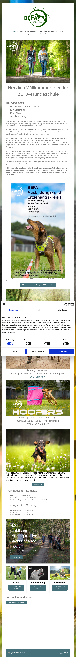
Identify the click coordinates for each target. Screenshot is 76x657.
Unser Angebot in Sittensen (16, 602)
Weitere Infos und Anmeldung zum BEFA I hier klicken (38, 285)
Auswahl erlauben (38, 351)
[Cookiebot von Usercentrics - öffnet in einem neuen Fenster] (65, 304)
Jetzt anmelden (38, 376)
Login (66, 652)
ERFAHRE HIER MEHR (16, 587)
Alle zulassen (62, 351)
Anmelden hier (16, 557)
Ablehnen (14, 351)
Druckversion (14, 652)
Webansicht (64, 654)
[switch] (28, 343)
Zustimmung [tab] (13, 310)
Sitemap (22, 652)
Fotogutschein (38, 484)
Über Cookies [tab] (63, 310)
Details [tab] (38, 310)
